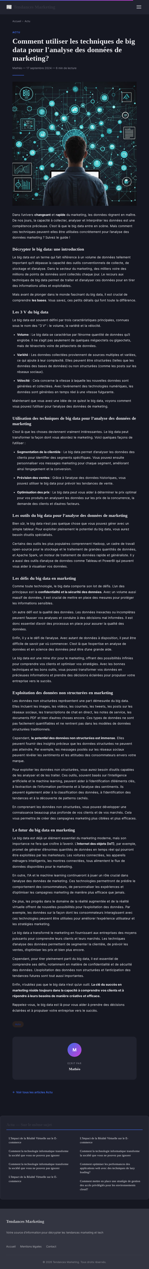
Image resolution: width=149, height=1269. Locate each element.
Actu (27, 21)
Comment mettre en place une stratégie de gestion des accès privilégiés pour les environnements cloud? (110, 1185)
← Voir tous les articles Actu (32, 1092)
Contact (51, 1246)
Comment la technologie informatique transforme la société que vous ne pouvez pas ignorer (38, 1153)
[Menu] (139, 7)
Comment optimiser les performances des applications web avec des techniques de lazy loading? (107, 1168)
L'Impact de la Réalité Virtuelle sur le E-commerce (33, 1140)
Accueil (16, 21)
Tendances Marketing (30, 7)
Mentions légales (31, 1246)
